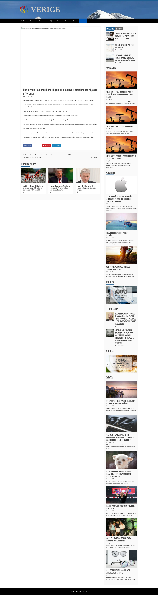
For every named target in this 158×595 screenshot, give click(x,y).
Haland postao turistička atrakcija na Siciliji (120, 507)
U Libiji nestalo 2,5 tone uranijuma (124, 46)
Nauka (58, 21)
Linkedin (57, 146)
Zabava (109, 377)
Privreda (110, 173)
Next (135, 295)
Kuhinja (110, 351)
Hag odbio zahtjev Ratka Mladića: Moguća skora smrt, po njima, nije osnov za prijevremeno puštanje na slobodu (125, 318)
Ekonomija (42, 21)
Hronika (110, 282)
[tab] (110, 28)
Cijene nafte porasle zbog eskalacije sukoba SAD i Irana (121, 157)
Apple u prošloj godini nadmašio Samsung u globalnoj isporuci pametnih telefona (119, 199)
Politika (32, 21)
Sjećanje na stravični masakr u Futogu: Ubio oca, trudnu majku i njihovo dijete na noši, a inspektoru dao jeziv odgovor (124, 336)
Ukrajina (83, 21)
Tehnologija (112, 308)
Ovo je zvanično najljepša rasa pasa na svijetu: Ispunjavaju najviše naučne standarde (120, 474)
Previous (107, 295)
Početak (23, 21)
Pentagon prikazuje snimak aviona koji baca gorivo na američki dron (125, 58)
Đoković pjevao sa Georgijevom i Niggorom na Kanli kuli (119, 539)
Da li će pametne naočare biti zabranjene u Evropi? (118, 571)
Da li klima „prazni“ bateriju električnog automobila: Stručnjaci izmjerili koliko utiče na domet (121, 437)
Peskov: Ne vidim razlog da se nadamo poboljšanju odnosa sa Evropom (86, 188)
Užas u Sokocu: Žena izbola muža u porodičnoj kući (121, 294)
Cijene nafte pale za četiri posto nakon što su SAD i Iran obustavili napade (120, 94)
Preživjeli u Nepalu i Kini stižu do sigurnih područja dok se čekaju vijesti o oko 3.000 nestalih (33, 188)
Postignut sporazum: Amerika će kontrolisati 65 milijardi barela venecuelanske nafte (60, 188)
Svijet (51, 21)
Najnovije (119, 29)
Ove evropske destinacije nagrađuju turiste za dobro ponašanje (121, 402)
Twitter (37, 146)
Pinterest (47, 146)
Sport (74, 21)
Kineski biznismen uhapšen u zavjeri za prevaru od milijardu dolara (125, 36)
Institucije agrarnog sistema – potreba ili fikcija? (119, 268)
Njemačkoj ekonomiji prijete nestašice (117, 234)
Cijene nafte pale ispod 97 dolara (119, 126)
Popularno (110, 29)
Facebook (28, 146)
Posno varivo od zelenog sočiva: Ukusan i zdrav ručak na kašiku (121, 362)
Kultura (67, 21)
